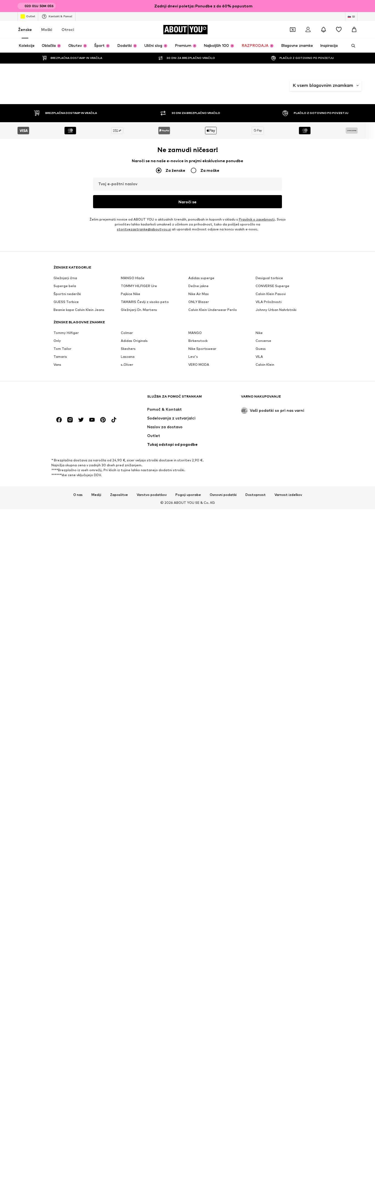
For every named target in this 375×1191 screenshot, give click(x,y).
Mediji (96, 835)
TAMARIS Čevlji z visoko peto (145, 642)
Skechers (128, 689)
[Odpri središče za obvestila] (323, 29)
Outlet (30, 16)
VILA (259, 697)
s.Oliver (127, 705)
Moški (46, 29)
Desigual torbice (269, 618)
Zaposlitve (119, 835)
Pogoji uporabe (188, 835)
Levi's (193, 697)
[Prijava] (308, 29)
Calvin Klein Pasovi (271, 634)
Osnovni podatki (223, 835)
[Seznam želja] (338, 29)
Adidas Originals (134, 681)
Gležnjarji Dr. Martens (139, 650)
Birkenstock (198, 681)
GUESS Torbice (66, 642)
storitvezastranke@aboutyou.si (144, 570)
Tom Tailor (62, 689)
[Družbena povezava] (59, 760)
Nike (259, 673)
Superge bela (65, 626)
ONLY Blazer (198, 642)
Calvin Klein (265, 705)
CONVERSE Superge (272, 626)
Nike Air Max (198, 634)
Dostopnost (255, 835)
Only (57, 681)
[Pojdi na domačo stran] (83, 739)
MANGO (195, 673)
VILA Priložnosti (269, 642)
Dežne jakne (198, 626)
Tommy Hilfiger (66, 673)
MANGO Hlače (132, 618)
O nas (78, 835)
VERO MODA (198, 705)
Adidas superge (201, 618)
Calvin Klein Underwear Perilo (212, 650)
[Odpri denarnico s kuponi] (292, 29)
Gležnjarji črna (65, 618)
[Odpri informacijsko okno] (354, 6)
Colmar (127, 673)
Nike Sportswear (202, 689)
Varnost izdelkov (288, 835)
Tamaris (60, 697)
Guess (261, 689)
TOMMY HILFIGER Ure (139, 626)
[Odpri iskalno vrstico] (351, 45)
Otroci (67, 29)
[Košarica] (354, 29)
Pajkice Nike (130, 634)
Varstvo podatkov (152, 835)
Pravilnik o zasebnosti (257, 560)
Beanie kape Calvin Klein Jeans (79, 650)
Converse (263, 681)
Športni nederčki (67, 634)
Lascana (128, 697)
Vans (57, 705)
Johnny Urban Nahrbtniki (276, 650)
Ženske (25, 29)
